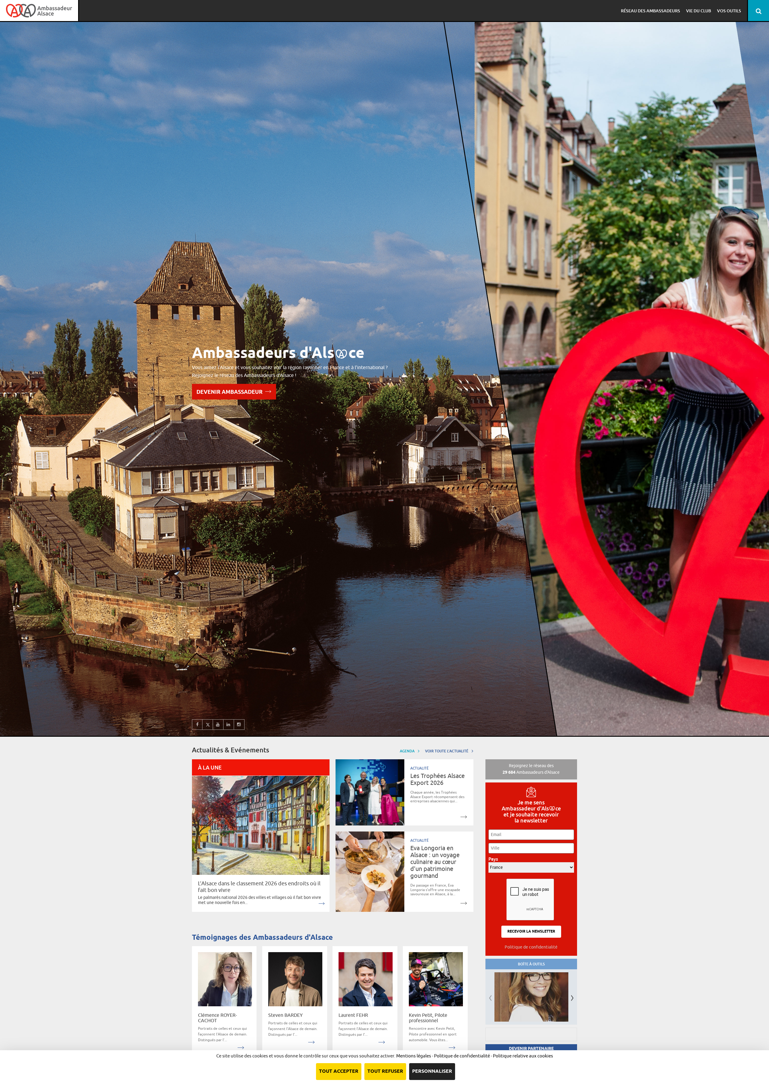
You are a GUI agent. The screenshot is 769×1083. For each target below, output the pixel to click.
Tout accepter (338, 1071)
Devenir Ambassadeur (229, 392)
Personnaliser (432, 1071)
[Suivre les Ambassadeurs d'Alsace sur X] (207, 724)
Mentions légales (413, 1055)
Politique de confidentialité (531, 947)
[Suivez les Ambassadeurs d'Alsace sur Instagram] (239, 724)
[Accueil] (39, 10)
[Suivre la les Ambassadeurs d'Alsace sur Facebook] (197, 724)
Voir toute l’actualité (447, 751)
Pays (494, 859)
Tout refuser (385, 1071)
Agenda (407, 751)
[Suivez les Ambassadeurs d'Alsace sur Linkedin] (228, 724)
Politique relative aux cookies (523, 1055)
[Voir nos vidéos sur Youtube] (218, 724)
